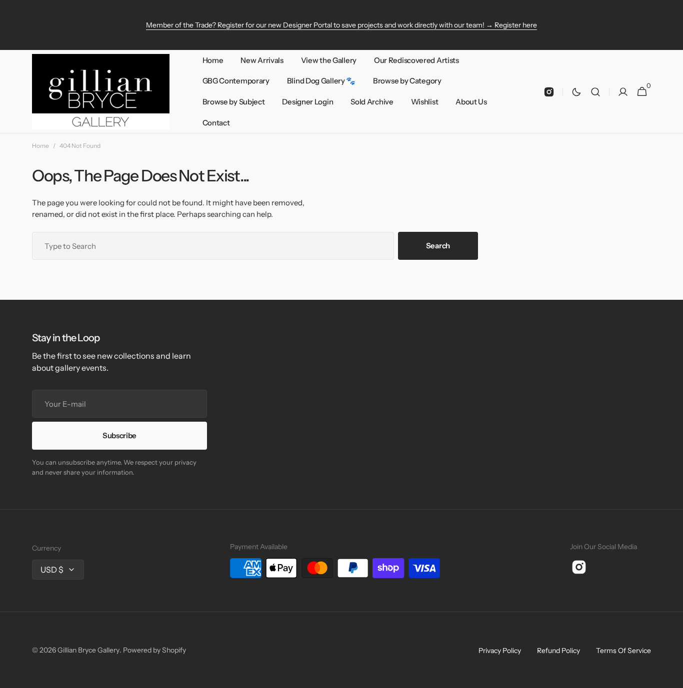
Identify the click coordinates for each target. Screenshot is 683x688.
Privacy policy (499, 650)
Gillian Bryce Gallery (89, 650)
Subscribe (119, 435)
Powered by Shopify (154, 650)
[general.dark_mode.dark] (576, 92)
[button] (595, 91)
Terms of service (623, 650)
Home (40, 145)
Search (438, 245)
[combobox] (213, 246)
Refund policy (558, 650)
